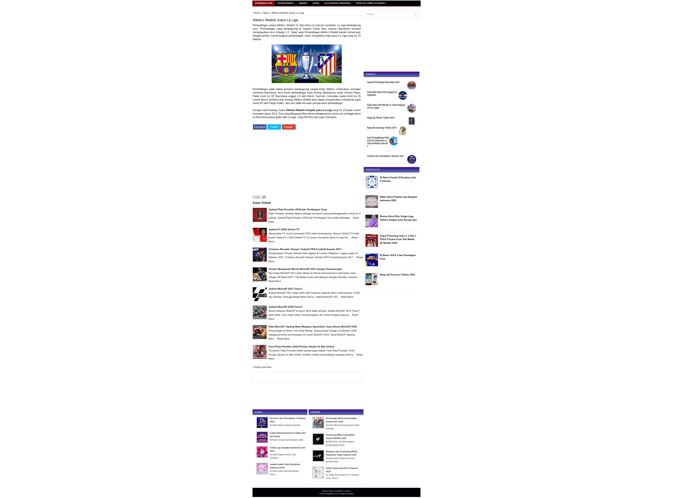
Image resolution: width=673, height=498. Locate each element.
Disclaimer (339, 491)
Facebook (260, 126)
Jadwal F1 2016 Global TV (283, 229)
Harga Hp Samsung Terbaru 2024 (381, 127)
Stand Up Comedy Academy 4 (371, 3)
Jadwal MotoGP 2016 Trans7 (285, 306)
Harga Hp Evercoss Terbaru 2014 (397, 274)
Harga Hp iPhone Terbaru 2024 (380, 117)
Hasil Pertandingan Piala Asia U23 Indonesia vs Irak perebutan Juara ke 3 (378, 141)
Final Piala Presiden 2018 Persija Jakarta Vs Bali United (301, 346)
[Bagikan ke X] (261, 197)
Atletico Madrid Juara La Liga (275, 20)
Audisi (315, 3)
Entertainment (285, 3)
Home (257, 12)
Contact (348, 491)
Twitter (274, 126)
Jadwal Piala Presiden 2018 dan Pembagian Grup (297, 209)
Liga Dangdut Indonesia (337, 3)
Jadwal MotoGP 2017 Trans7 (285, 288)
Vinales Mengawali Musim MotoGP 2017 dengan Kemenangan (305, 269)
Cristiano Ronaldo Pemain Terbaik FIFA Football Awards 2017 (305, 249)
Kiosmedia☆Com (263, 3)
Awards (303, 3)
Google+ (289, 126)
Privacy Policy (327, 491)
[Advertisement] (307, 163)
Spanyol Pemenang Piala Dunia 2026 (383, 82)
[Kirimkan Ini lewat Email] (254, 197)
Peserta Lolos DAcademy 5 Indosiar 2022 (385, 156)
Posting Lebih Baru (262, 367)
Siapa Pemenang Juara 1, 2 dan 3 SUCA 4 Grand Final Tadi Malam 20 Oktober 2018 (398, 239)
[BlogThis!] (257, 197)
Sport (266, 12)
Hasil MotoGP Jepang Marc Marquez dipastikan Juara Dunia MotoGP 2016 (312, 326)
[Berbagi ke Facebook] (264, 197)
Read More (274, 281)
